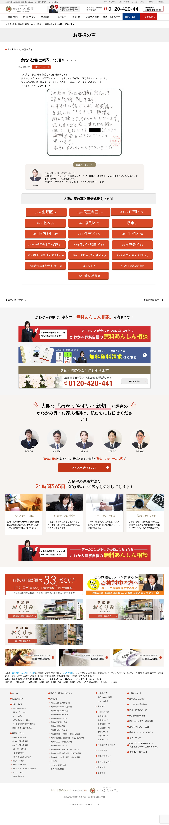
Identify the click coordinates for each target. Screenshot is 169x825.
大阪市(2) (88, 255)
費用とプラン (29, 17)
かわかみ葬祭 (67, 673)
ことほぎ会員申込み (138, 704)
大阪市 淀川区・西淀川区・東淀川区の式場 (67, 738)
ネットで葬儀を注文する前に (23, 724)
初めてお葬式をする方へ (61, 693)
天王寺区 (24, 673)
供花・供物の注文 (111, 17)
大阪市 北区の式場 (58, 726)
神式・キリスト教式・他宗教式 (24, 768)
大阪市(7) (88, 223)
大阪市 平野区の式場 (59, 722)
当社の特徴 (13, 17)
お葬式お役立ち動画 (106, 745)
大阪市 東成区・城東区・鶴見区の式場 (65, 734)
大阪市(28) (46, 212)
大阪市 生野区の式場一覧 (60, 703)
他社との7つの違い (19, 712)
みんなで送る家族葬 (20, 745)
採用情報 (150, 2)
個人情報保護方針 (137, 716)
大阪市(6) (132, 255)
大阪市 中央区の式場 (59, 745)
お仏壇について (104, 728)
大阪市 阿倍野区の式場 (59, 714)
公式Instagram (138, 752)
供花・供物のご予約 (138, 710)
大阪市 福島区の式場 (59, 730)
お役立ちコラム (104, 739)
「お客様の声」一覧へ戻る (20, 49)
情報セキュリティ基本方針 (141, 721)
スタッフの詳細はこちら (84, 467)
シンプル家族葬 (18, 753)
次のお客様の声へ (152, 300)
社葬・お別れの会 (19, 764)
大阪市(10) (45, 233)
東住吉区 (15, 673)
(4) (132, 265)
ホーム (15, 693)
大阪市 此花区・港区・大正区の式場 (65, 749)
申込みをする (134, 381)
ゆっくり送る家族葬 (20, 741)
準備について (103, 736)
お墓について (103, 732)
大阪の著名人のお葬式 (21, 720)
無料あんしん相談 (137, 699)
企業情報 (160, 2)
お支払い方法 (17, 772)
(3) (45, 265)
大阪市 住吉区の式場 (59, 718)
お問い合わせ (124, 2)
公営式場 (54, 761)
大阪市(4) (45, 223)
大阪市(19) (90, 212)
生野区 (32, 673)
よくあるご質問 (138, 2)
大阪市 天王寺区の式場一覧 (61, 707)
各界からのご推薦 (105, 697)
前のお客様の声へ (17, 300)
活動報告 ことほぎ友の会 (22, 728)
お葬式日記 (102, 750)
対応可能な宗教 (18, 776)
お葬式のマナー (104, 720)
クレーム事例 (103, 701)
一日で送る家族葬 (19, 737)
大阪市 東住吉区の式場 (59, 711)
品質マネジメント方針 (139, 727)
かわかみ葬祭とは (19, 708)
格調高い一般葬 (18, 761)
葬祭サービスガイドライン (141, 732)
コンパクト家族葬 (19, 749)
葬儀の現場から (104, 756)
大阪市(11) (45, 244)
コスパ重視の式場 (57, 769)
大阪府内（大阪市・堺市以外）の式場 (65, 757)
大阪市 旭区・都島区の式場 (61, 742)
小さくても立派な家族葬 (21, 757)
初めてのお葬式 (110, 2)
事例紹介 (76, 17)
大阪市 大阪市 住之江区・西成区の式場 (66, 753)
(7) (89, 265)
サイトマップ (135, 738)
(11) (132, 223)
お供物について (104, 724)
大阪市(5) (131, 211)
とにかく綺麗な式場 (58, 765)
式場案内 (45, 17)
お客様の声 (60, 17)
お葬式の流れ (103, 716)
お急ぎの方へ (148, 17)
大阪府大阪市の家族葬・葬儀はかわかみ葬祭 (23, 24)
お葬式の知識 (92, 17)
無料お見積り (131, 17)
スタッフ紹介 (17, 716)
